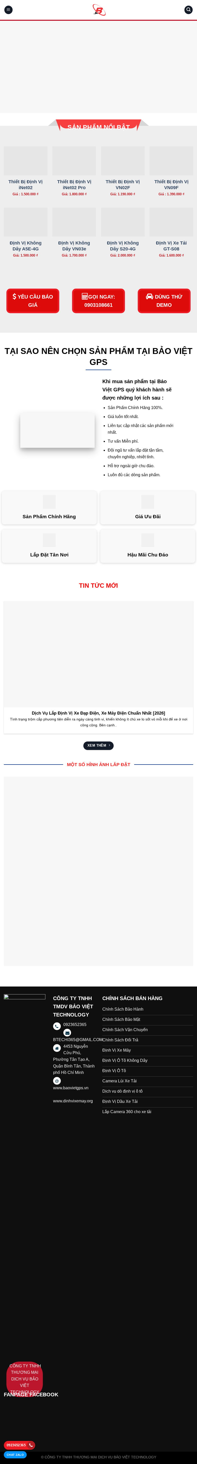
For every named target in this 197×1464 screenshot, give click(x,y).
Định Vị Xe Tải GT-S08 (171, 245)
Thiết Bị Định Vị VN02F (123, 184)
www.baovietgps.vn (70, 1088)
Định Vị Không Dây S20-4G (123, 245)
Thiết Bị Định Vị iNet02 (25, 184)
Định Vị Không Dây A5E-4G (26, 245)
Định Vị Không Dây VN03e (74, 245)
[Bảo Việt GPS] (98, 10)
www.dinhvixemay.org (73, 1101)
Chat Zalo (15, 1454)
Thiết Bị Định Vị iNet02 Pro (74, 184)
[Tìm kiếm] (188, 10)
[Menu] (8, 10)
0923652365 (16, 1445)
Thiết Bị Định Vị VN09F (171, 184)
